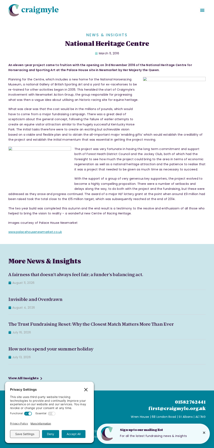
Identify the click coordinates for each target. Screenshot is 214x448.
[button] (202, 10)
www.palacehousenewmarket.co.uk (35, 232)
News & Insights (107, 35)
